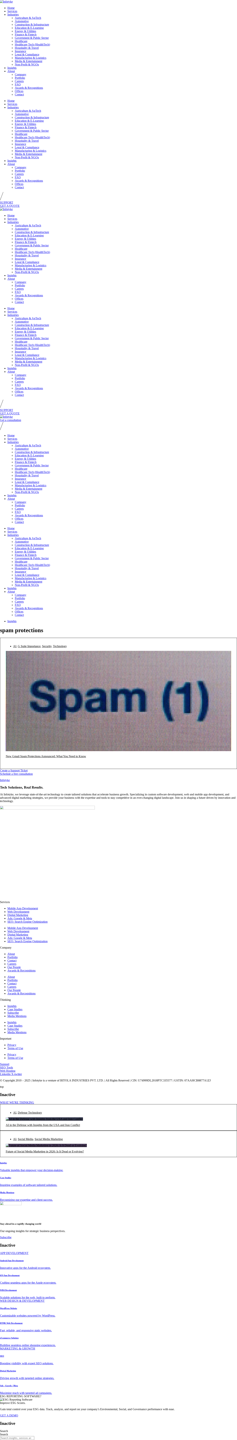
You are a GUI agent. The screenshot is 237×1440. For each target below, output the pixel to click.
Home (11, 7)
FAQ (18, 84)
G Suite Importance (29, 646)
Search (4, 1431)
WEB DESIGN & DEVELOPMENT (22, 1300)
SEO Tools (6, 1067)
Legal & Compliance (27, 54)
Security (46, 646)
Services (12, 11)
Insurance (20, 51)
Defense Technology (30, 1112)
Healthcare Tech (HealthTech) (32, 44)
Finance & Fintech (25, 34)
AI (14, 646)
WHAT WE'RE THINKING (17, 1102)
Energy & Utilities (25, 31)
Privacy (11, 1044)
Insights (11, 67)
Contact (19, 94)
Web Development (18, 911)
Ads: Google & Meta (19, 918)
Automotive (22, 21)
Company (20, 74)
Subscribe (13, 1012)
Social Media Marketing (49, 1139)
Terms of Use (15, 1048)
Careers (19, 81)
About (11, 71)
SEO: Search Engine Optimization (27, 921)
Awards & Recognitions (29, 87)
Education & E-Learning (29, 27)
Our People (14, 967)
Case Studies (14, 1009)
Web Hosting (7, 1070)
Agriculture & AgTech (28, 17)
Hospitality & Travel (27, 47)
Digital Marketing (17, 915)
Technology (60, 646)
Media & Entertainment (28, 61)
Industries (13, 14)
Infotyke (5, 780)
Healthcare (21, 41)
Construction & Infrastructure (32, 24)
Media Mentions (16, 1016)
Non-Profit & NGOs (27, 64)
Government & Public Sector (32, 37)
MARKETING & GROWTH (17, 1348)
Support (4, 1064)
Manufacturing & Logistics (30, 57)
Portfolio (20, 77)
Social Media (25, 1139)
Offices (19, 91)
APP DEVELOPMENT (14, 1253)
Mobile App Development (22, 908)
